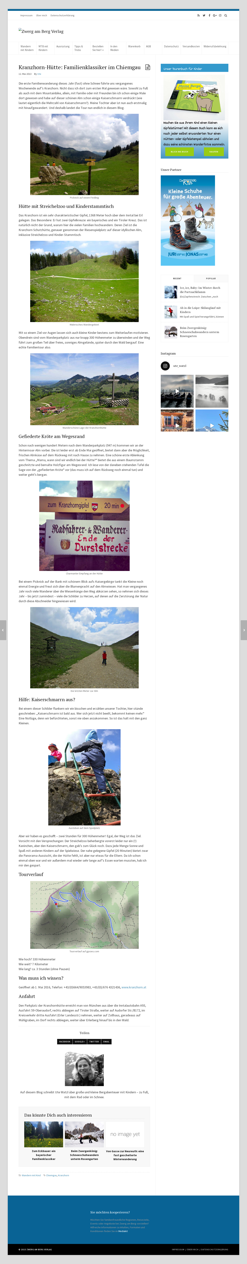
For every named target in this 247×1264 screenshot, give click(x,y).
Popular (211, 278)
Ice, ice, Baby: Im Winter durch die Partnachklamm (200, 290)
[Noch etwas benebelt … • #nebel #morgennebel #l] (211, 391)
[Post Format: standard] (147, 67)
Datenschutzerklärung (62, 15)
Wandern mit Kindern (27, 48)
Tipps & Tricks (78, 48)
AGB (148, 46)
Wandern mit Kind (31, 1175)
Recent (177, 278)
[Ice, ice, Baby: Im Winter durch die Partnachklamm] (171, 292)
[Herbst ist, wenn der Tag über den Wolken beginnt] (177, 425)
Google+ (80, 1041)
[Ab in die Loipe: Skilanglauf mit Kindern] (171, 312)
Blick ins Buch (179, 151)
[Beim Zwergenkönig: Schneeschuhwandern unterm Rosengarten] (171, 332)
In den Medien (114, 48)
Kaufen (214, 151)
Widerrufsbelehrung (215, 46)
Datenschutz (171, 46)
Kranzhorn (63, 1175)
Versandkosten (191, 46)
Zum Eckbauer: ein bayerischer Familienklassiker (44, 1155)
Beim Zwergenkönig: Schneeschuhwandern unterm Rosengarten (84, 1155)
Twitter (94, 1041)
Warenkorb (134, 46)
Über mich (41, 15)
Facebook (64, 1041)
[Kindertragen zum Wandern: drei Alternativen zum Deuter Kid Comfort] (244, 630)
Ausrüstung (63, 46)
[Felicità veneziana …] (177, 391)
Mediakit (123, 1231)
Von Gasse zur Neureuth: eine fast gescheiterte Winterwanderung (125, 1155)
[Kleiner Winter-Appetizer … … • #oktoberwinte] (211, 425)
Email (106, 1041)
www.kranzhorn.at (134, 987)
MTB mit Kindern (43, 48)
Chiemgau (51, 1175)
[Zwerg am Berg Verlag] (41, 31)
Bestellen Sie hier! (97, 48)
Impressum (26, 15)
